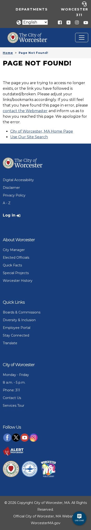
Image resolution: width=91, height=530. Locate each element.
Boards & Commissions (21, 312)
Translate (10, 343)
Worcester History (17, 281)
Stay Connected (16, 335)
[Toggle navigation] (81, 37)
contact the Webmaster (25, 111)
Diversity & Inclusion (19, 320)
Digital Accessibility (18, 180)
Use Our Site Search (29, 137)
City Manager (14, 250)
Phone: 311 (11, 390)
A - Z (6, 203)
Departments (32, 9)
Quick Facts (12, 265)
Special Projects (16, 273)
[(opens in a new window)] (66, 22)
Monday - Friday (16, 375)
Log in (9, 215)
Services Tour (13, 405)
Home (8, 53)
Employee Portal (16, 328)
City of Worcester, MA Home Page (41, 131)
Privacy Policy (14, 195)
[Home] (30, 36)
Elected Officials (16, 257)
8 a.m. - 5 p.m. (14, 382)
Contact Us (12, 398)
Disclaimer (11, 188)
